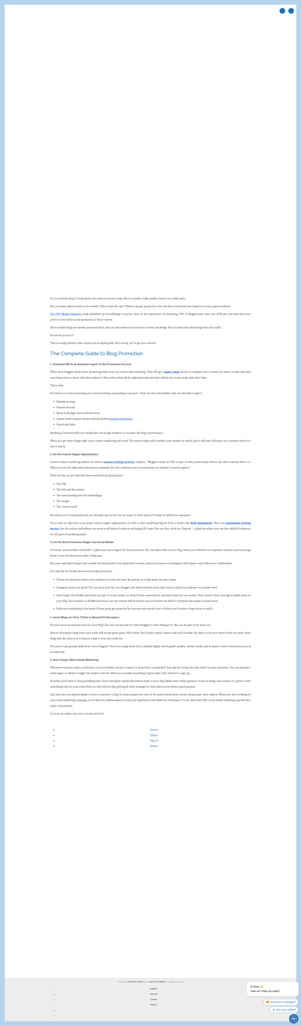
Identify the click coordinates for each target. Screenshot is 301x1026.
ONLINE (153, 999)
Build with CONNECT (157, 981)
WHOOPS (154, 994)
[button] (153, 730)
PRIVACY (153, 1005)
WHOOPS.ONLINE (135, 981)
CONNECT (154, 989)
